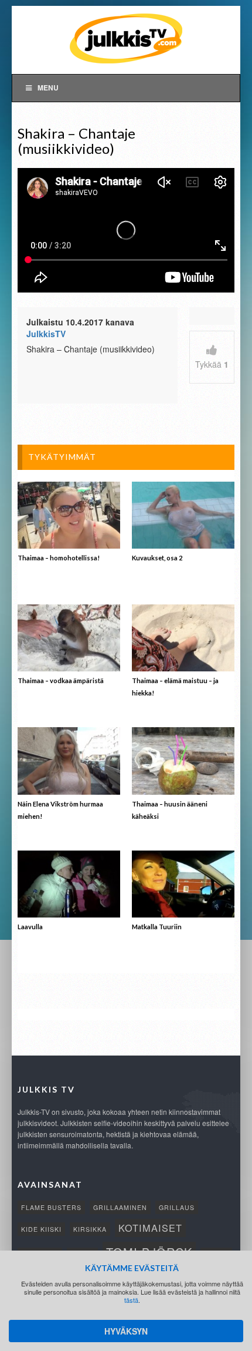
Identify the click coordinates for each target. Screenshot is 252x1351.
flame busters (51, 1207)
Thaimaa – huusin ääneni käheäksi (169, 810)
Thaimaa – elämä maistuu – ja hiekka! (175, 687)
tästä (131, 1300)
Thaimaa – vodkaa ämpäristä (61, 680)
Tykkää (212, 364)
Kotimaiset (150, 1228)
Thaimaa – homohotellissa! (59, 558)
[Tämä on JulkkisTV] (126, 37)
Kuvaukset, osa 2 (157, 558)
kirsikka (90, 1229)
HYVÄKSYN (126, 1331)
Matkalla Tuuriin (157, 926)
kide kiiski (41, 1229)
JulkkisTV (46, 334)
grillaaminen (120, 1207)
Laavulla (30, 926)
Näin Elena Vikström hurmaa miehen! (60, 810)
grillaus (177, 1207)
